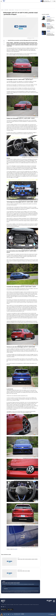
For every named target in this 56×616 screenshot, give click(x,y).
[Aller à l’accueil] (4, 1)
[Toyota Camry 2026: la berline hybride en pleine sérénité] (9, 562)
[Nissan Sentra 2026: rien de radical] (9, 573)
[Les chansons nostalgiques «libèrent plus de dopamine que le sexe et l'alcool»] (44, 18)
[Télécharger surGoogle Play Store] (10, 610)
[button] (4, 614)
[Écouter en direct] (41, 1)
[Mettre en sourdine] (49, 614)
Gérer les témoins (16, 604)
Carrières (31, 604)
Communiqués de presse (26, 604)
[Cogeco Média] (49, 601)
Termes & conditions (4, 604)
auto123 (15, 549)
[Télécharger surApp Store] (4, 610)
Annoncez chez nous (36, 604)
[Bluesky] (3, 606)
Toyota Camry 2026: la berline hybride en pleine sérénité (27, 559)
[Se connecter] (54, 1)
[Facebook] (4, 41)
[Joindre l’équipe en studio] (51, 1)
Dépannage (11, 604)
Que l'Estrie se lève (47, 1)
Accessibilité (20, 604)
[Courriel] (4, 44)
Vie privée (8, 604)
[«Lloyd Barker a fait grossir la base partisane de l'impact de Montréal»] (44, 33)
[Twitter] (4, 42)
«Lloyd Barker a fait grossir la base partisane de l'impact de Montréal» (50, 34)
